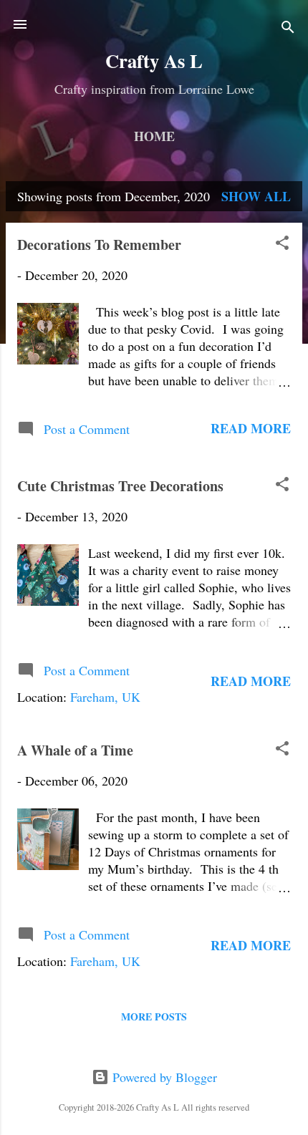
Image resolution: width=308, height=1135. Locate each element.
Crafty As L (154, 60)
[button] (282, 244)
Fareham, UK (105, 696)
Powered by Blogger (163, 1077)
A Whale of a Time (75, 750)
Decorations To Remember (99, 244)
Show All (256, 196)
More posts (154, 1016)
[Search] (288, 29)
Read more (251, 428)
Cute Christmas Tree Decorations (120, 485)
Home (154, 136)
